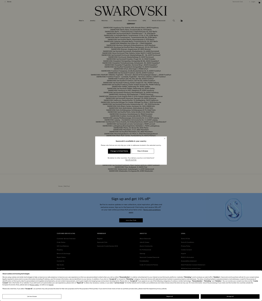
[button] (164, 138)
